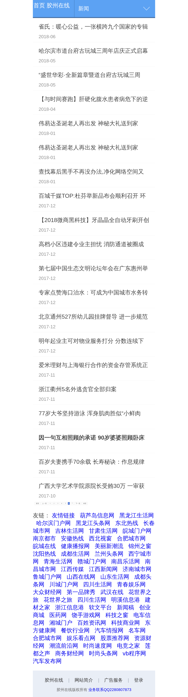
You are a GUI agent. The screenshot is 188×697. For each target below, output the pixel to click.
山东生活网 (114, 576)
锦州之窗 (139, 546)
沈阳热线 (44, 553)
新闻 (83, 8)
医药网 (58, 615)
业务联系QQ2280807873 (109, 690)
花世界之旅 (58, 599)
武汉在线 (111, 592)
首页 (37, 503)
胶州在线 (54, 680)
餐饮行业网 (75, 630)
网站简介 (84, 680)
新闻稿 (125, 607)
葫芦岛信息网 (97, 515)
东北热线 (126, 523)
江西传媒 (72, 569)
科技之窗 (116, 615)
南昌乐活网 (125, 561)
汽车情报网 (109, 630)
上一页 (44, 503)
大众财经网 (47, 592)
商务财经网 (69, 653)
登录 (138, 680)
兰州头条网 (109, 553)
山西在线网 (81, 576)
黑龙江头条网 (93, 523)
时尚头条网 (103, 653)
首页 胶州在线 (52, 5)
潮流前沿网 (63, 645)
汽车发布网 (47, 661)
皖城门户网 (137, 530)
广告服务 (113, 680)
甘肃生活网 (103, 530)
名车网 (137, 630)
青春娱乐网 (131, 584)
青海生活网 (58, 561)
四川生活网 (97, 584)
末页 (84, 503)
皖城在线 (44, 546)
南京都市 (44, 538)
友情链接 (63, 515)
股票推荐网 (114, 638)
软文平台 (100, 607)
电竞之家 (128, 645)
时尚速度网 (97, 645)
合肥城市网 (131, 538)
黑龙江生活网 (136, 515)
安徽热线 (72, 538)
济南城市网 (137, 569)
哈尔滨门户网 (53, 523)
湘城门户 (60, 622)
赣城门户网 (91, 561)
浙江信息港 (69, 607)
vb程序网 (134, 653)
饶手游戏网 (86, 615)
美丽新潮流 (109, 546)
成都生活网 (75, 553)
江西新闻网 (103, 569)
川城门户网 (63, 584)
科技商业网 (125, 622)
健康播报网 (75, 546)
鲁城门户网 (47, 576)
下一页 (78, 503)
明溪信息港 (125, 599)
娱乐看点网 (81, 638)
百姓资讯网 (91, 622)
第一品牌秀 (81, 592)
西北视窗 (100, 538)
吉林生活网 (69, 530)
